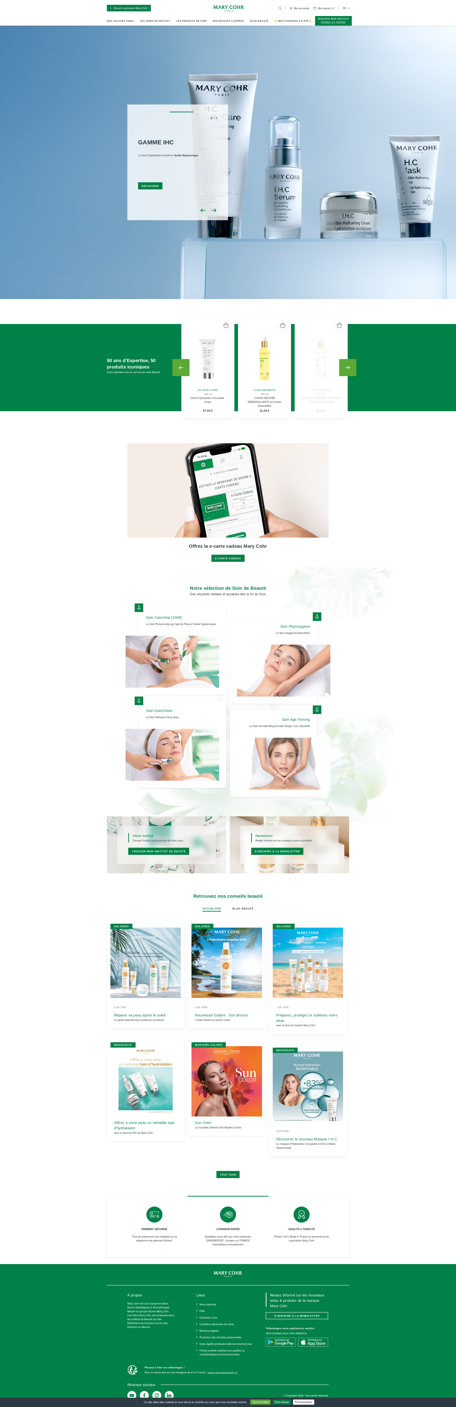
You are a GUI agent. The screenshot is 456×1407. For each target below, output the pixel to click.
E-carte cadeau (228, 558)
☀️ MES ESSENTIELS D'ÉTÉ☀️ (293, 21)
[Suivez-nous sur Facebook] (144, 1395)
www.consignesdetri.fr (223, 1372)
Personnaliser (303, 1402)
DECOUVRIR (150, 191)
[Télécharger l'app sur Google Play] (281, 1342)
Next (347, 367)
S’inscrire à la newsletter (297, 1315)
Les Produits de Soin (191, 21)
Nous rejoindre (208, 1304)
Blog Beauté (259, 21)
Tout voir (228, 1174)
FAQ (202, 1311)
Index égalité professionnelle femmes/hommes (226, 1344)
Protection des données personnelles (220, 1337)
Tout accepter (260, 1402)
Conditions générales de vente (217, 1324)
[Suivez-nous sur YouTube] (131, 1395)
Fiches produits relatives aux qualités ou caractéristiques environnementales (222, 1352)
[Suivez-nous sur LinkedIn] (169, 1395)
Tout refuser (281, 1402)
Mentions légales (209, 1330)
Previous (181, 367)
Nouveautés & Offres (228, 21)
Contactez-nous (208, 1317)
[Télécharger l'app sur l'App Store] (313, 1342)
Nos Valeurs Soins (120, 21)
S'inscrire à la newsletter (277, 851)
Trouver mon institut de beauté (159, 851)
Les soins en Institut (155, 21)
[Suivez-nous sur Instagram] (156, 1395)
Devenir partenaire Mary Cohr (130, 8)
